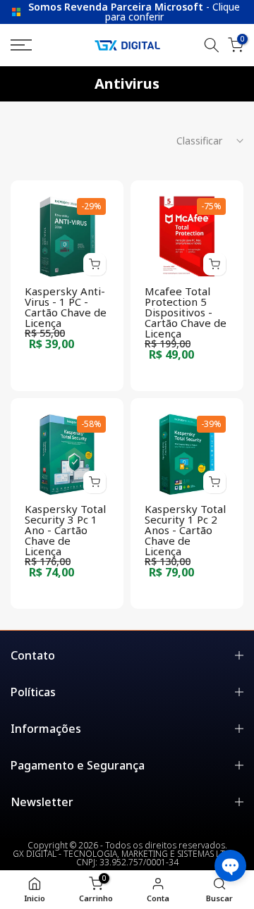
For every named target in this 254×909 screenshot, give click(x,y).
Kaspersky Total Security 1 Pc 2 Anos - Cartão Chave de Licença (185, 530)
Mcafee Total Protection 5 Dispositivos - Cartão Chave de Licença (185, 312)
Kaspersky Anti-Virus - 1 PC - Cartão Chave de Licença (66, 307)
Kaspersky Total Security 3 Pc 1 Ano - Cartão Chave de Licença (65, 530)
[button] (230, 866)
